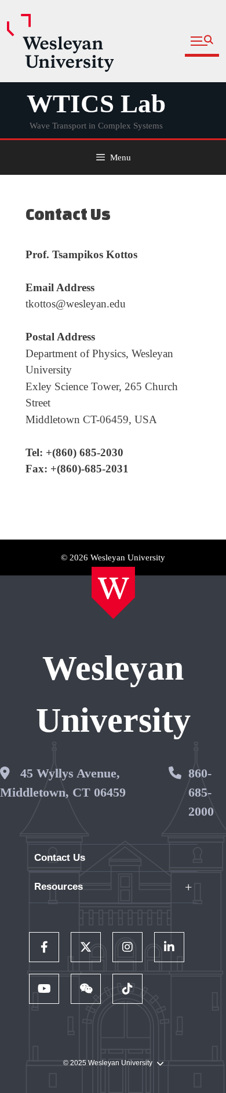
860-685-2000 (201, 792)
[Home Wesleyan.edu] (113, 593)
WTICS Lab (96, 103)
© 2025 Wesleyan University (107, 1063)
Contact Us (59, 857)
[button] (202, 41)
